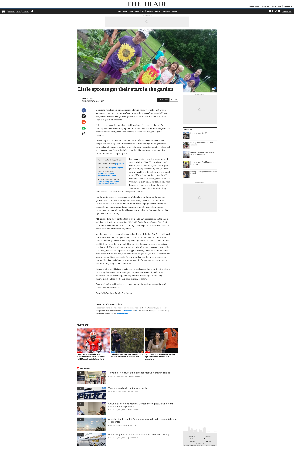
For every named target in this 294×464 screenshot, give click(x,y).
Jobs (279, 6)
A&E (143, 11)
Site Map (192, 439)
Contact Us (166, 11)
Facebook (128, 310)
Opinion (158, 11)
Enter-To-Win (254, 6)
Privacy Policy (207, 441)
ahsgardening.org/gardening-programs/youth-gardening (108, 182)
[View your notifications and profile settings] (32, 11)
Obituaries (265, 6)
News (131, 11)
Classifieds (288, 6)
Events (273, 6)
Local (125, 11)
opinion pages (122, 313)
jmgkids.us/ (119, 164)
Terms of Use (207, 439)
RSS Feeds (208, 436)
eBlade (174, 11)
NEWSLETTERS (287, 11)
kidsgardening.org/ (116, 167)
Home (119, 11)
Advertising (192, 434)
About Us (192, 441)
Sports (137, 11)
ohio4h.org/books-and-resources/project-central (107, 174)
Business (150, 11)
